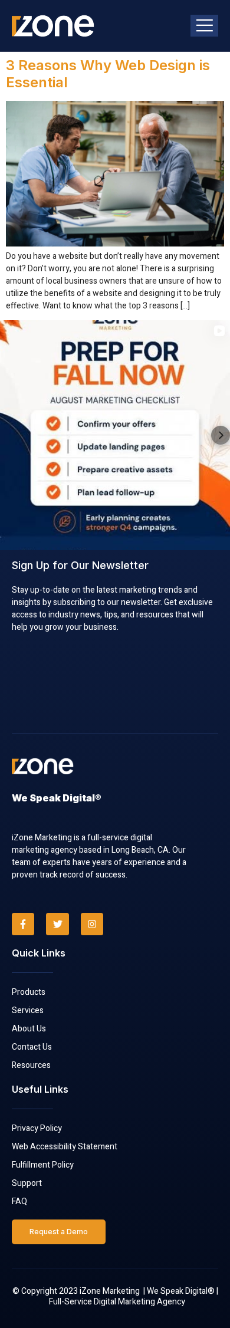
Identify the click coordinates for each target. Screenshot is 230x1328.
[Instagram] (92, 924)
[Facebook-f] (23, 924)
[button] (9, 435)
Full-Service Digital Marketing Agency (117, 1302)
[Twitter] (57, 924)
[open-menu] (204, 26)
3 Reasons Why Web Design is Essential (108, 74)
